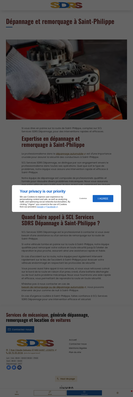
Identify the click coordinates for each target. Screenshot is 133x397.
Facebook (51, 207)
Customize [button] (83, 198)
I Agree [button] (103, 198)
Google (40, 207)
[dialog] (66, 198)
